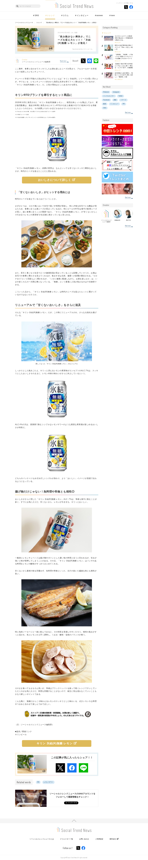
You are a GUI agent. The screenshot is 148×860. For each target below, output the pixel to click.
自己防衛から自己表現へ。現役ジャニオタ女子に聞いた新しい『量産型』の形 (124, 75)
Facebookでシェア (89, 60)
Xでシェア (83, 60)
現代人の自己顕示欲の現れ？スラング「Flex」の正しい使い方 (124, 47)
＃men (112, 15)
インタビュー (119, 79)
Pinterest (106, 92)
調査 (115, 100)
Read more (63, 61)
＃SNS (36, 15)
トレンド (118, 42)
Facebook (106, 100)
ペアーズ (123, 100)
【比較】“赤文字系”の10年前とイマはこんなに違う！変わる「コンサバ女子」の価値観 (124, 66)
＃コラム (65, 15)
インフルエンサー (108, 96)
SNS (104, 108)
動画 (104, 104)
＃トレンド (50, 15)
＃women (99, 15)
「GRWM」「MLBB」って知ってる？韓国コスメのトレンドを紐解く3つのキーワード (124, 56)
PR (38, 782)
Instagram (116, 92)
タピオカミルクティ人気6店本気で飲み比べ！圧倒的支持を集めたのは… (124, 38)
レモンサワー (48, 782)
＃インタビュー (81, 15)
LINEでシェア (96, 60)
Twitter (121, 96)
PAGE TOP (74, 820)
